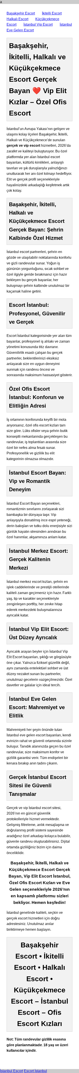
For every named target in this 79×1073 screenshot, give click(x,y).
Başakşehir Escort (21, 13)
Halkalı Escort (17, 19)
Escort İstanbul (35, 1071)
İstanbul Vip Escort (38, 24)
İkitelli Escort (52, 13)
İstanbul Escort (11, 1071)
